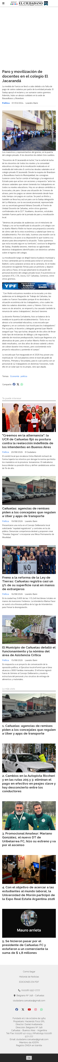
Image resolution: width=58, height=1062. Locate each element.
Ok (29, 1057)
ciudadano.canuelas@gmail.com (29, 1000)
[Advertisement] (29, 37)
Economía (14, 376)
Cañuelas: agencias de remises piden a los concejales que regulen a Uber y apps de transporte (29, 512)
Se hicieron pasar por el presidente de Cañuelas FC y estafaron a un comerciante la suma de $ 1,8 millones (25, 946)
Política (6, 103)
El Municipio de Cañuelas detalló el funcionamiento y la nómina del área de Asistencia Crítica (28, 651)
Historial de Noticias (29, 976)
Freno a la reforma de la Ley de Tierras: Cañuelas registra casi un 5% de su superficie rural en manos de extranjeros (28, 583)
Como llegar (29, 971)
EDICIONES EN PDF (29, 982)
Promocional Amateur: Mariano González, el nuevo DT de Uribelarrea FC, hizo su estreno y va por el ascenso (29, 839)
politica (24, 376)
